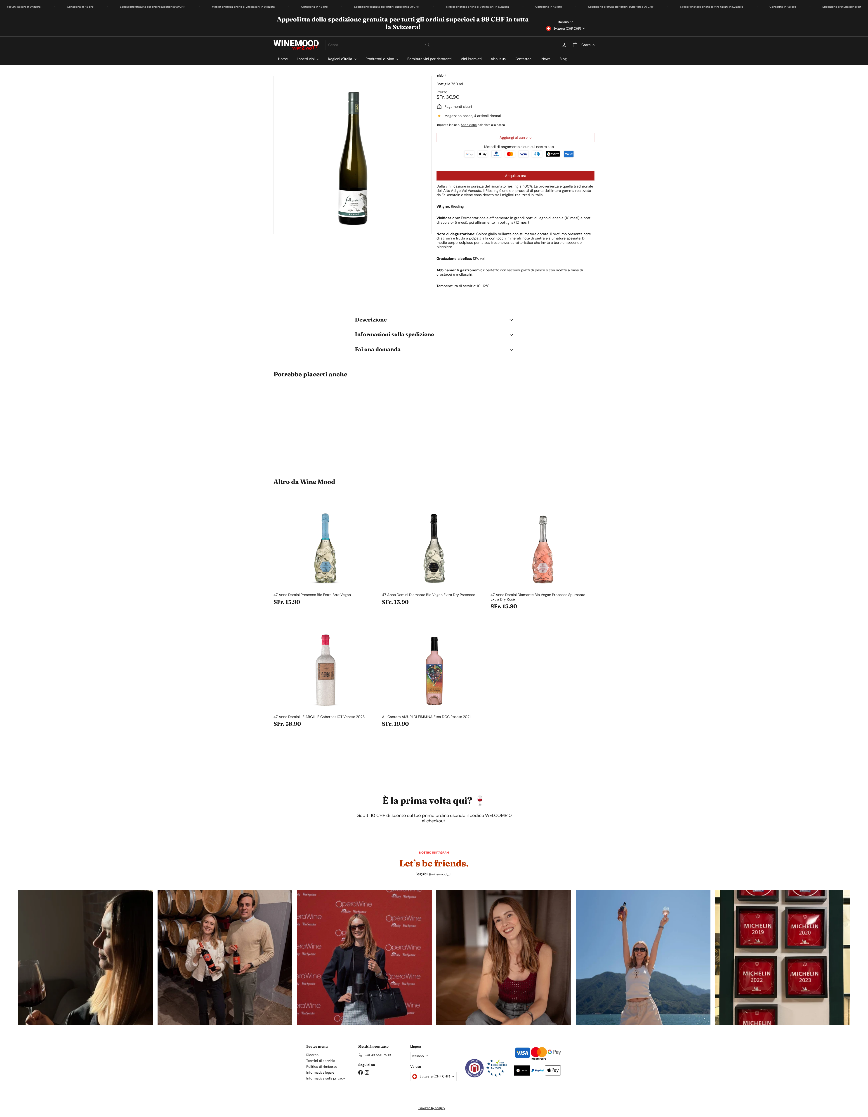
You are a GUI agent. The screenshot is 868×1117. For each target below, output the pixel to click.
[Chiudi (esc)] (502, 488)
